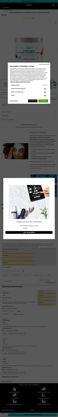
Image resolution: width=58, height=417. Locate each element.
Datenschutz (12, 82)
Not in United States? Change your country (29, 225)
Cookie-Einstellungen (14, 100)
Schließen (52, 180)
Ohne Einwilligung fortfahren (44, 64)
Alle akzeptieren (43, 100)
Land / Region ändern (29, 232)
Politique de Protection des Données (23, 82)
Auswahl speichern (32, 100)
